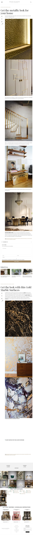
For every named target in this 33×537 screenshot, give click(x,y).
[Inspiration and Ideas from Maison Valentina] (14, 2)
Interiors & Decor (16, 526)
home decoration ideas (23, 238)
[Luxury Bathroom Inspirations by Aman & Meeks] (16, 272)
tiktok (25, 466)
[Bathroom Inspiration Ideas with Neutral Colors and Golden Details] (27, 272)
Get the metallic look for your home (15, 12)
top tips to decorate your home (11, 239)
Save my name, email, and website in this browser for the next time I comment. (13, 259)
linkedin (8, 466)
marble (24, 292)
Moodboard (16, 525)
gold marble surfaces (16, 454)
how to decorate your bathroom (24, 454)
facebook (8, 465)
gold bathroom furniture (16, 238)
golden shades (27, 295)
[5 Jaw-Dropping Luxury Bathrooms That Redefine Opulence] (5, 272)
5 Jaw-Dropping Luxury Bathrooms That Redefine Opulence (5, 276)
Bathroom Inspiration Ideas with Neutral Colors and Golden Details (27, 276)
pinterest (24, 465)
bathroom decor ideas (10, 238)
